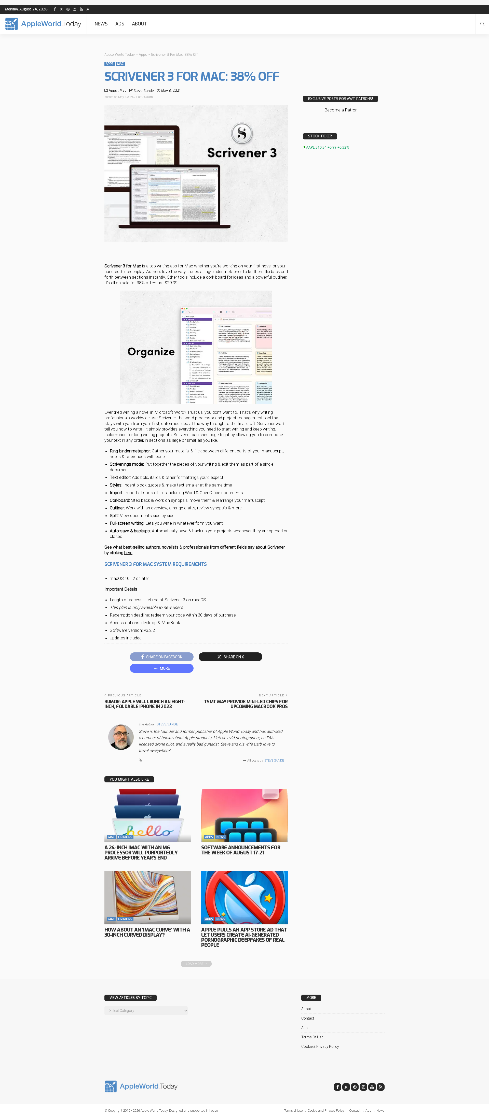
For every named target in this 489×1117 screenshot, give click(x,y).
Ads (119, 24)
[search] (482, 24)
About (139, 24)
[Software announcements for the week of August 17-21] (244, 815)
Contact (307, 1018)
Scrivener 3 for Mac (122, 265)
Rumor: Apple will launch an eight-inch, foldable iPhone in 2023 (144, 704)
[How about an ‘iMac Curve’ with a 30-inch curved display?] (147, 897)
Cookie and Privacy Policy (326, 1110)
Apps (110, 64)
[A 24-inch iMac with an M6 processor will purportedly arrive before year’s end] (147, 815)
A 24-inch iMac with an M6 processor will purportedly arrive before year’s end (141, 852)
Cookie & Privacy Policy (320, 1046)
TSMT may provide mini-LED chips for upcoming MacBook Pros (246, 704)
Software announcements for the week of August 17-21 (240, 850)
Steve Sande (144, 91)
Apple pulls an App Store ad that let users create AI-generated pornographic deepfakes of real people (244, 937)
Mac (120, 64)
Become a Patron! (341, 109)
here (128, 552)
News (101, 24)
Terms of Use (312, 1037)
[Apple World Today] (43, 24)
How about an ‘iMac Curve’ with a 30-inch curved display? (147, 932)
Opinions (125, 837)
